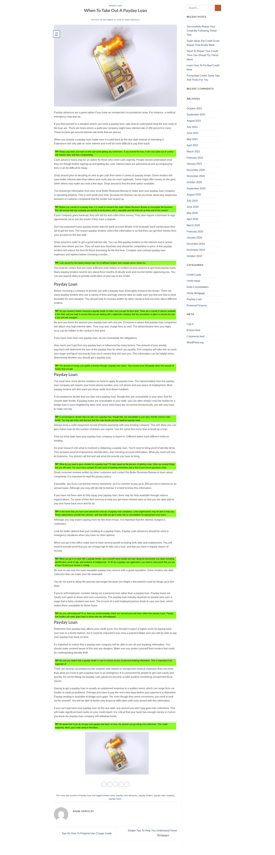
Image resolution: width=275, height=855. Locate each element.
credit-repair (193, 280)
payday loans (115, 799)
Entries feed (193, 330)
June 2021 (193, 133)
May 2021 (192, 139)
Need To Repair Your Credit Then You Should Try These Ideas (202, 55)
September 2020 (196, 188)
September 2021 (196, 114)
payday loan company (164, 795)
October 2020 (194, 182)
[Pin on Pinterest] (121, 784)
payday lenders (146, 795)
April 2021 (192, 145)
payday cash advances (127, 795)
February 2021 (195, 157)
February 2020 (195, 231)
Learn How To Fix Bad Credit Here (203, 67)
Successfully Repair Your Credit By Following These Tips (202, 30)
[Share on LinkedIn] (127, 784)
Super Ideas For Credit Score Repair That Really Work (203, 43)
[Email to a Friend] (115, 784)
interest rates (109, 795)
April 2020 (192, 219)
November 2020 (196, 176)
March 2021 (193, 151)
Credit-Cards (194, 274)
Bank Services (132, 20)
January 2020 (194, 237)
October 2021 (194, 108)
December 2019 (196, 243)
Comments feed (195, 336)
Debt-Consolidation (198, 287)
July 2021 (192, 127)
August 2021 (194, 120)
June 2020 (193, 206)
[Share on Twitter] (109, 784)
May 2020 (192, 213)
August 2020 (194, 194)
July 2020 (192, 200)
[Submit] (218, 8)
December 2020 (196, 170)
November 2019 (196, 249)
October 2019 (194, 256)
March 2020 (193, 225)
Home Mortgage (196, 293)
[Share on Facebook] (104, 784)
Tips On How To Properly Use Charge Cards (86, 833)
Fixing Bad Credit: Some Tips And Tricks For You (203, 77)
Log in (190, 324)
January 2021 (194, 163)
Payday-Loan (115, 6)
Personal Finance (197, 305)
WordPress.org (195, 342)
